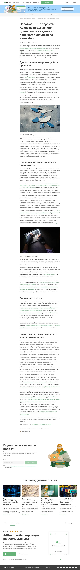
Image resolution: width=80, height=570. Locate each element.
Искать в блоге (54, 14)
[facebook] (61, 567)
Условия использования (30, 466)
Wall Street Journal (30, 77)
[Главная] (7, 2)
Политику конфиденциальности (17, 466)
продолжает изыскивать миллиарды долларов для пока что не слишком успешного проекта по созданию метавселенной (39, 287)
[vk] (76, 567)
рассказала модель (49, 274)
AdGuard (21, 18)
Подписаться (31, 462)
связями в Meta (54, 224)
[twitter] (64, 567)
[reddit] (73, 567)
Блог (25, 18)
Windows (7, 523)
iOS (24, 523)
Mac (13, 523)
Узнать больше (24, 554)
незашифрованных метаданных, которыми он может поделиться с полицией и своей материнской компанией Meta (38, 413)
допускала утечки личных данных (48, 52)
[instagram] (58, 567)
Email (4, 459)
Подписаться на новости (26, 14)
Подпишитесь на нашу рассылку (41, 424)
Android (18, 523)
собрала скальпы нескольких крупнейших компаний (38, 382)
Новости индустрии (45, 428)
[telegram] (70, 567)
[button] (76, 9)
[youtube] (67, 567)
